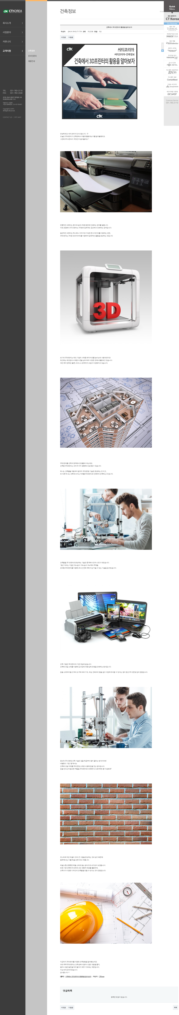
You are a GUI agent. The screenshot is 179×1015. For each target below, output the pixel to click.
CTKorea (101, 976)
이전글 (63, 37)
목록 (175, 1007)
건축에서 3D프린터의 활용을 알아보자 (78, 976)
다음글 (71, 37)
